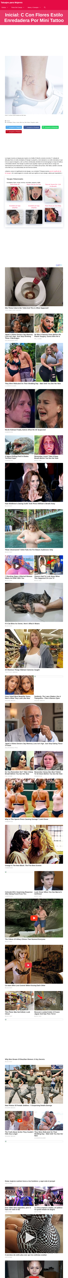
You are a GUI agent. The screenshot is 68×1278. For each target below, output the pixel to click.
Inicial (17, 122)
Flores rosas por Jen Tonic (34, 184)
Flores (14, 122)
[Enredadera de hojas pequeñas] (15, 222)
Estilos (4, 7)
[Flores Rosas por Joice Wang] (53, 221)
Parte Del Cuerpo (16, 7)
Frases (8, 120)
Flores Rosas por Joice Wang (53, 205)
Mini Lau (22, 122)
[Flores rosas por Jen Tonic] (34, 199)
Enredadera (9, 122)
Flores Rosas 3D (14, 184)
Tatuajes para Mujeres (11, 2)
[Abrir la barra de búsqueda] (44, 7)
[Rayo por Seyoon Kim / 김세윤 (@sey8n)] (53, 201)
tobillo (36, 122)
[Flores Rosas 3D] (15, 199)
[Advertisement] (34, 41)
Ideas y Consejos (33, 7)
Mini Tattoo (27, 122)
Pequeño (33, 122)
